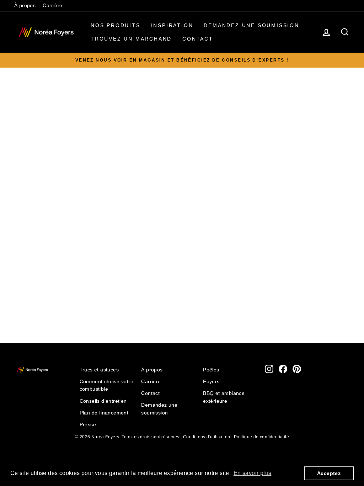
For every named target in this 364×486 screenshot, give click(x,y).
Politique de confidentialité (261, 436)
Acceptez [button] (329, 473)
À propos (25, 5)
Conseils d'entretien (103, 401)
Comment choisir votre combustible (106, 385)
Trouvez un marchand (131, 39)
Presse (88, 424)
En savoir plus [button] (253, 473)
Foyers (211, 381)
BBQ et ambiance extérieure (224, 397)
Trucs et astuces (99, 370)
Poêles (211, 370)
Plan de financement (104, 413)
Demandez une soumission (251, 25)
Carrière (52, 5)
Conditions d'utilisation (206, 436)
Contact (197, 39)
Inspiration (172, 25)
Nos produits (115, 25)
